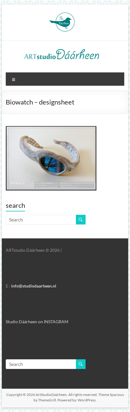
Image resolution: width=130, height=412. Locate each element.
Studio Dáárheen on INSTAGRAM (37, 321)
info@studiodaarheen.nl (33, 285)
